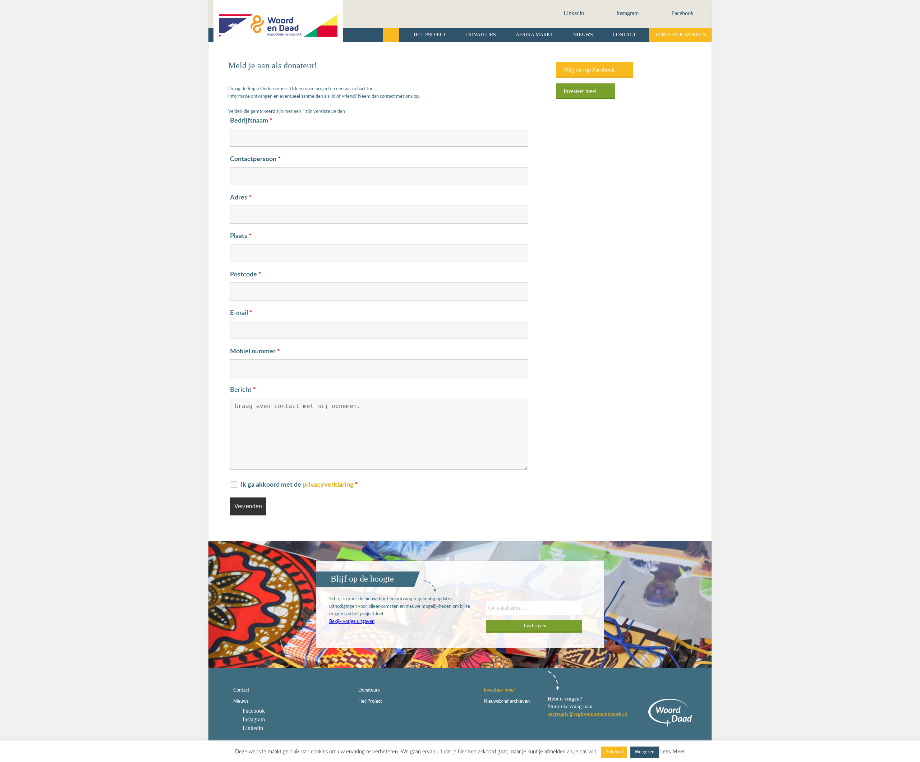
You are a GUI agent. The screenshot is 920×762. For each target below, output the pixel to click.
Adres (241, 197)
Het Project (430, 34)
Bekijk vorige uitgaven (351, 621)
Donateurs (481, 34)
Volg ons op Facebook (590, 69)
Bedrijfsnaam (251, 121)
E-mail (241, 313)
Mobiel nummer (255, 351)
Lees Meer (672, 751)
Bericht (243, 390)
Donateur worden (681, 34)
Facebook (682, 13)
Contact (624, 34)
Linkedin (573, 13)
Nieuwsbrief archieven (507, 701)
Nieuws (583, 34)
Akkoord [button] (614, 752)
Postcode (245, 274)
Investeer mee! (581, 91)
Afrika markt (534, 34)
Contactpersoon (255, 159)
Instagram (627, 13)
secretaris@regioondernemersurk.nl (587, 714)
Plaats (241, 236)
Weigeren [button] (644, 752)
